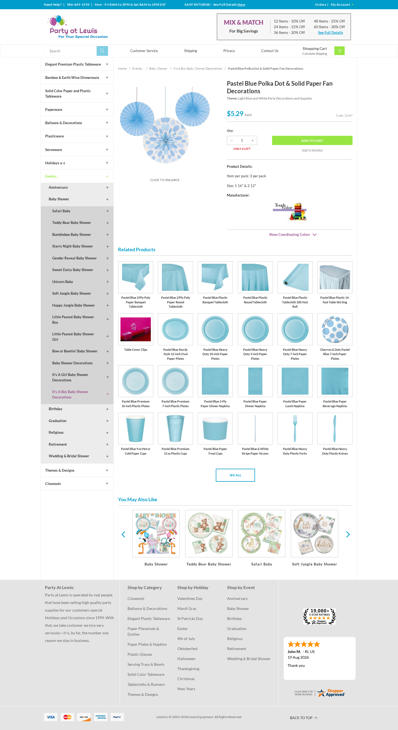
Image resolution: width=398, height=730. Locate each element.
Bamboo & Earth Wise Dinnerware (72, 77)
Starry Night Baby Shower (72, 246)
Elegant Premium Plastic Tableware (73, 64)
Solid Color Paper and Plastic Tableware (68, 93)
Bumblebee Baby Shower (71, 234)
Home (122, 68)
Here (241, 4)
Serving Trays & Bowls (146, 664)
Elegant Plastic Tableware (149, 618)
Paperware (53, 109)
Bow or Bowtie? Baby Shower (74, 351)
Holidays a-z (55, 163)
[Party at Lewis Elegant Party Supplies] (90, 26)
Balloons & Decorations (63, 123)
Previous (123, 534)
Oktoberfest (187, 648)
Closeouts (53, 483)
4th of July (186, 638)
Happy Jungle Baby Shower (73, 305)
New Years (186, 688)
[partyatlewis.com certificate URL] (319, 692)
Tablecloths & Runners (146, 684)
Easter (182, 628)
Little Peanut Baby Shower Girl (73, 337)
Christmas (186, 678)
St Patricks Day (190, 618)
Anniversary (58, 187)
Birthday (55, 409)
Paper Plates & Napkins (147, 644)
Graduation (57, 421)
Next (347, 534)
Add (312, 141)
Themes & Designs (59, 470)
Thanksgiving (188, 668)
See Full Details (330, 32)
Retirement (58, 444)
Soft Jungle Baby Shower (71, 293)
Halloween (186, 658)
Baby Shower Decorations (72, 363)
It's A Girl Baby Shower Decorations (70, 377)
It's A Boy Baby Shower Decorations (70, 394)
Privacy (229, 51)
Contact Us (270, 51)
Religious (56, 432)
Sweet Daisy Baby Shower (72, 270)
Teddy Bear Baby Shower (71, 222)
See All (235, 475)
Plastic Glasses (140, 654)
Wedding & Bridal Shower (69, 456)
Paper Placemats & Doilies (144, 631)
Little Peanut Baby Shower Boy (73, 319)
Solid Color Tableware (146, 674)
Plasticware (54, 136)
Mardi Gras (186, 608)
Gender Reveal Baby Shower (74, 258)
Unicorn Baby (62, 281)
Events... (51, 176)
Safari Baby (61, 211)
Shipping (190, 51)
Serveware (53, 149)
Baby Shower (59, 199)
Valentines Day (190, 598)
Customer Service (144, 51)
